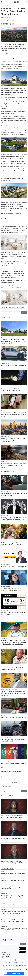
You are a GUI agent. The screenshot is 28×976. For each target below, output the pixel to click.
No (3, 776)
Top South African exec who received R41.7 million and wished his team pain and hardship (13, 693)
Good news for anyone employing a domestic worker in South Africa (14, 928)
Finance (3, 387)
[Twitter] (5, 20)
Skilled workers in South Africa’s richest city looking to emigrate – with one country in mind (14, 439)
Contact (4, 952)
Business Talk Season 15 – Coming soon (13, 566)
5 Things (3, 638)
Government (4, 363)
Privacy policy (6, 954)
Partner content (5, 491)
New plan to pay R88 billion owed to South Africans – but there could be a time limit (13, 920)
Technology (4, 436)
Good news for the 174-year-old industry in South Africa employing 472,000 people (14, 465)
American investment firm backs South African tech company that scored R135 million (13, 414)
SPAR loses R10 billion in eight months (13, 717)
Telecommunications (6, 689)
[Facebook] (2, 20)
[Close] (26, 969)
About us (4, 948)
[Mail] (13, 20)
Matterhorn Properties (18, 104)
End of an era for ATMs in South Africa (13, 763)
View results (14, 782)
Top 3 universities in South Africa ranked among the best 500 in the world (13, 912)
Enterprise (3, 909)
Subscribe (24, 312)
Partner (2, 17)
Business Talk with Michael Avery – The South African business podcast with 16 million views (14, 519)
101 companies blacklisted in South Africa (13, 873)
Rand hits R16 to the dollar (8, 905)
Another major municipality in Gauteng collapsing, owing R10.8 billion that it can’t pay (13, 896)
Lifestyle (3, 737)
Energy (2, 461)
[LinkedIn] (7, 20)
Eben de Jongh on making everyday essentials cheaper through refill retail (12, 862)
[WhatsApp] (10, 20)
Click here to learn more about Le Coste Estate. (15, 61)
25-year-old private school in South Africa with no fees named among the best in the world (13, 341)
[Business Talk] (17, 960)
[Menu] (1, 2)
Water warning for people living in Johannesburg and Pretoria (11, 887)
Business (3, 337)
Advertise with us (6, 950)
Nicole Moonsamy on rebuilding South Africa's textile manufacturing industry (12, 816)
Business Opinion (5, 665)
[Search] (26, 2)
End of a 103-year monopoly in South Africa (13, 880)
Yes (3, 774)
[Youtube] (13, 960)
